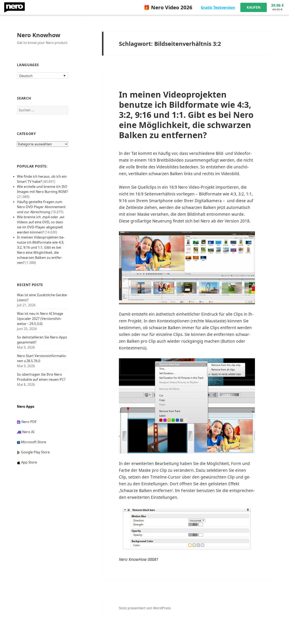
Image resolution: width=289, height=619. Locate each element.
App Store (29, 462)
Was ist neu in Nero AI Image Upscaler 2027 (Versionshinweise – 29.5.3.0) (40, 318)
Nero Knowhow (38, 35)
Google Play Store (35, 452)
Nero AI (28, 431)
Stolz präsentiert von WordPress (145, 608)
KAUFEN (253, 7)
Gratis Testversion (218, 7)
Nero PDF (29, 421)
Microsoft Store (33, 442)
